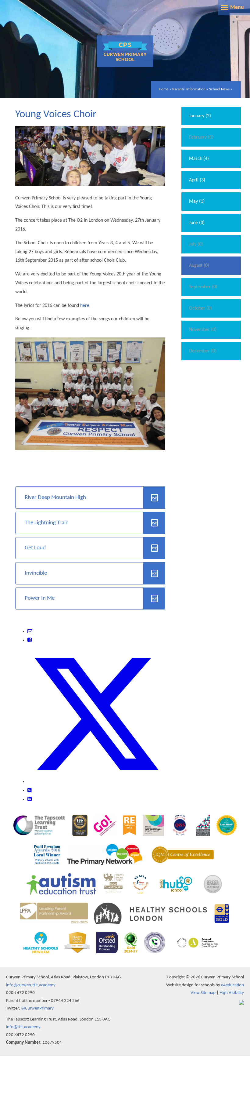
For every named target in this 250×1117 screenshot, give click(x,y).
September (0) (203, 287)
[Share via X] (96, 781)
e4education (232, 985)
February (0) (201, 137)
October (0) (200, 308)
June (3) (197, 222)
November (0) (202, 329)
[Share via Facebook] (29, 640)
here (84, 305)
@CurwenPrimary (37, 1008)
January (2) (200, 116)
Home (163, 89)
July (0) (196, 244)
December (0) (202, 351)
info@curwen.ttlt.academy (30, 985)
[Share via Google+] (29, 790)
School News (219, 89)
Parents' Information (188, 89)
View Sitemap (203, 993)
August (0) (199, 265)
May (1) (197, 201)
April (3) (197, 180)
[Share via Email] (29, 631)
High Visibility (232, 993)
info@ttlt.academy (23, 1027)
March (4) (199, 158)
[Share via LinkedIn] (29, 799)
